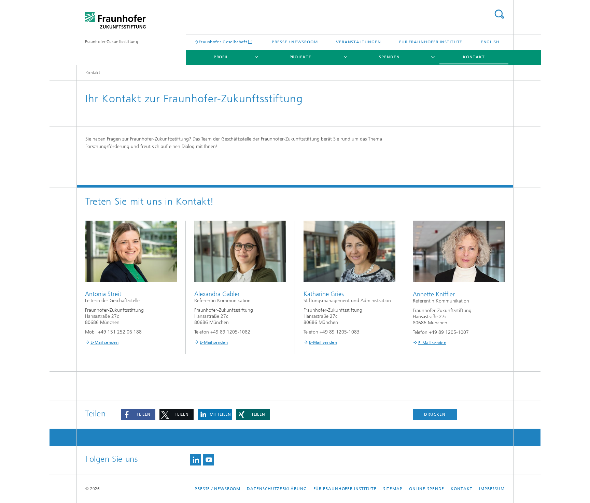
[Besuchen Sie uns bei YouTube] (208, 459)
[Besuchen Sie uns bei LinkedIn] (195, 459)
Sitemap (392, 488)
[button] (138, 414)
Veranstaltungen (358, 42)
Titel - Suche (499, 14)
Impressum (492, 488)
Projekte (300, 57)
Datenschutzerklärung (277, 488)
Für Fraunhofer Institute (431, 42)
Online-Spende (427, 488)
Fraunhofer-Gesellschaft (223, 42)
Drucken (434, 414)
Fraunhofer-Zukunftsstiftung (111, 41)
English (490, 42)
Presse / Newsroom (295, 42)
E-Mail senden (104, 342)
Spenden (389, 57)
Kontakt (473, 57)
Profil (221, 57)
